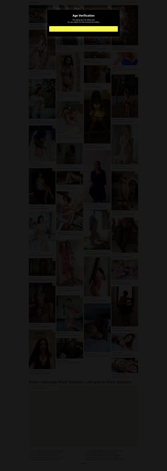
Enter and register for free (83, 29)
